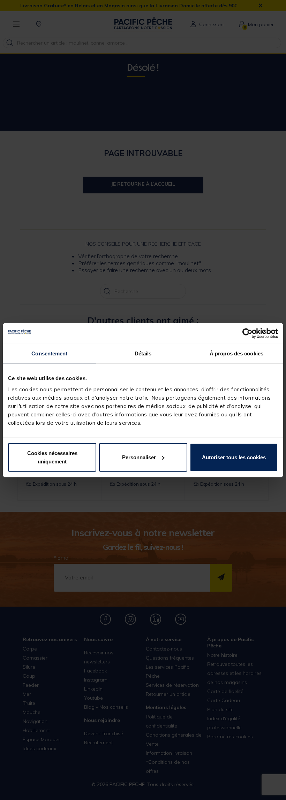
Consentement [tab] (49, 353)
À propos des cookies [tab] (236, 353)
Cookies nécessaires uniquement (52, 457)
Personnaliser (139, 457)
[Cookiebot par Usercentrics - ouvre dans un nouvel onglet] (247, 333)
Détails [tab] (143, 353)
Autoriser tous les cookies (234, 457)
